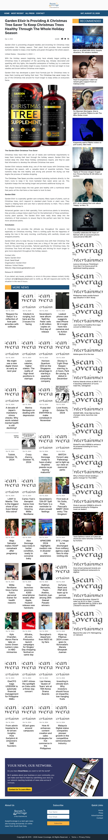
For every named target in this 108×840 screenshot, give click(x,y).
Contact (100, 818)
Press (101, 813)
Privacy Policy (84, 837)
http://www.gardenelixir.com (23, 268)
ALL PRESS (29, 13)
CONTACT (40, 13)
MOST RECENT (17, 13)
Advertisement (97, 815)
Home (100, 810)
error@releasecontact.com (22, 279)
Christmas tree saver (52, 75)
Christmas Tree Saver (17, 178)
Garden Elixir (10, 206)
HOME (6, 13)
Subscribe (58, 823)
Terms (74, 837)
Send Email (14, 260)
